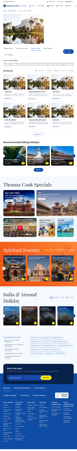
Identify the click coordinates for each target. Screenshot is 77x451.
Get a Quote (69, 51)
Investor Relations (8, 439)
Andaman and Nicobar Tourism (60, 341)
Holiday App (30, 413)
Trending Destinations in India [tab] (14, 353)
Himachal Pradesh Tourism (65, 345)
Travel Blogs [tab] (24, 395)
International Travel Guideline (67, 417)
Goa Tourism (46, 341)
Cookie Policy (7, 436)
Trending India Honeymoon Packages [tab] (13, 357)
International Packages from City (43, 416)
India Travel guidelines (66, 421)
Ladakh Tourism (45, 349)
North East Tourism (35, 341)
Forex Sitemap (43, 407)
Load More (37, 134)
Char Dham (59, 250)
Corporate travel (20, 436)
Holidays (17, 407)
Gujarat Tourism (56, 349)
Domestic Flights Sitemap (44, 421)
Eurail (69, 6)
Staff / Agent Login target (31, 408)
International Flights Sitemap (43, 425)
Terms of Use (7, 413)
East (62, 297)
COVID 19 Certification (66, 413)
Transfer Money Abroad (31, 419)
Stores (61, 1)
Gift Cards (18, 424)
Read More (8, 98)
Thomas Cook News (7, 429)
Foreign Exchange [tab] (9, 395)
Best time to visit (22, 48)
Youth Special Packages (55, 414)
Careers (5, 421)
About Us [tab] (6, 388)
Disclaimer (6, 416)
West (67, 297)
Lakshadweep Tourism (57, 337)
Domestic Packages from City (43, 411)
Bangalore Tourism (60, 353)
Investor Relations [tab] (39, 395)
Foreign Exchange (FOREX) (20, 414)
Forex (33, 6)
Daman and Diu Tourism (37, 353)
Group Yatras (48, 250)
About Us (5, 405)
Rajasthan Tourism (35, 345)
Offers (29, 411)
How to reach (48, 48)
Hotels (52, 6)
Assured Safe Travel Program (67, 409)
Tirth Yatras (69, 250)
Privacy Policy (7, 418)
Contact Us (52, 1)
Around (73, 297)
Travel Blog (18, 433)
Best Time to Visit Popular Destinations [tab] (12, 341)
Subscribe (46, 378)
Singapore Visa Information (19, 439)
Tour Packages (8, 55)
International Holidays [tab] (22, 388)
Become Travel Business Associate (7, 424)
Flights (42, 6)
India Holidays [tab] (39, 388)
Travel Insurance (20, 426)
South (57, 297)
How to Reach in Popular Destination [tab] (12, 349)
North (51, 297)
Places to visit (35, 48)
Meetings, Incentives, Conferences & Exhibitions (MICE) (20, 419)
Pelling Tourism (8, 48)
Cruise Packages (56, 407)
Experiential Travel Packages (56, 410)
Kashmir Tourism (45, 337)
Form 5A (5, 441)
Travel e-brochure (32, 405)
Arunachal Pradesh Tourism (49, 345)
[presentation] (3, 155)
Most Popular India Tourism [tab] (13, 337)
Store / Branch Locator (7, 410)
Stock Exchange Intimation (7, 433)
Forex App (30, 416)
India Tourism (34, 337)
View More (8, 200)
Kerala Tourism (34, 349)
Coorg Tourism (49, 353)
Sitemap (41, 405)
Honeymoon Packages (18, 410)
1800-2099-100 (9, 1)
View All (37, 170)
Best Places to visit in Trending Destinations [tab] (14, 345)
